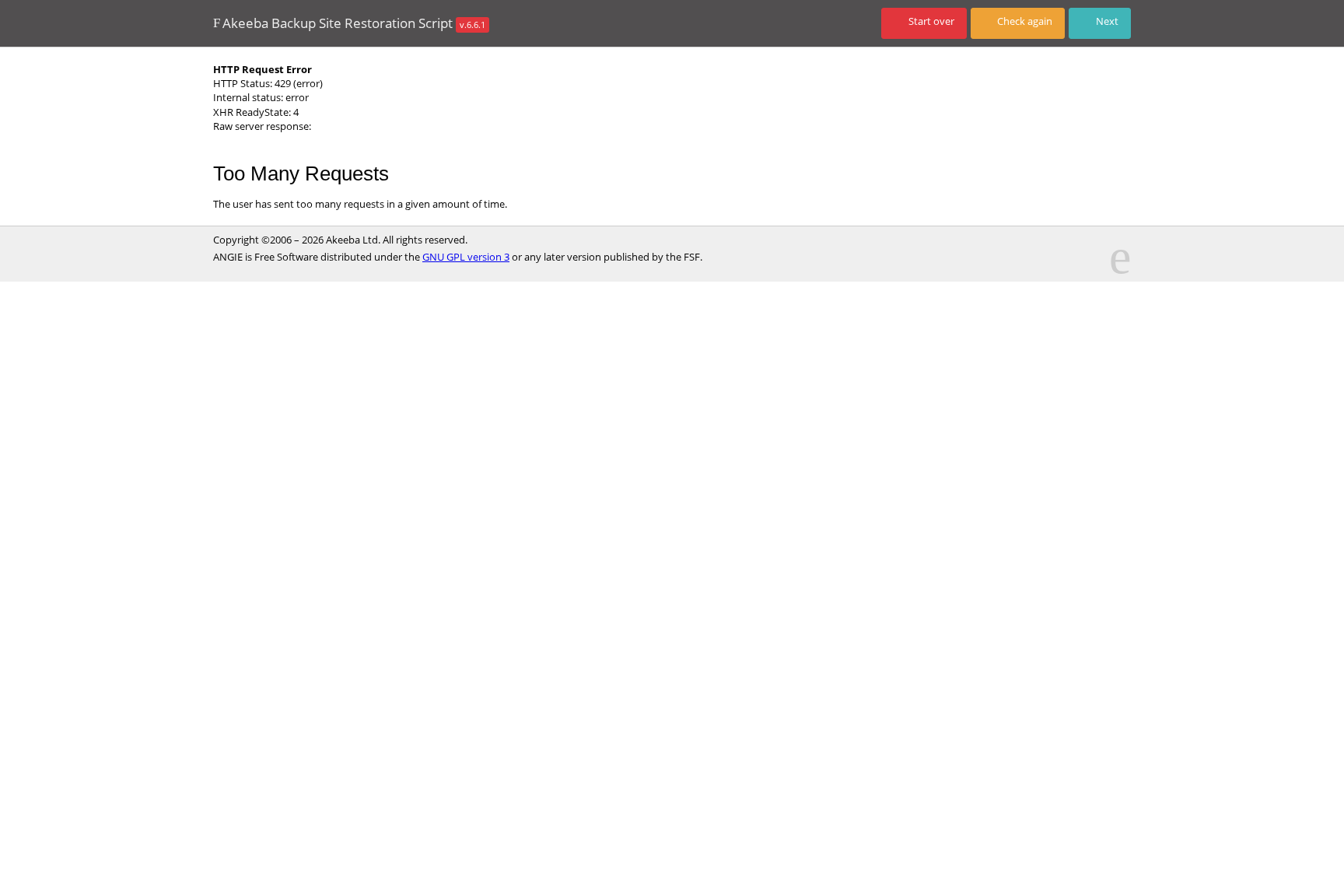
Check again (1023, 21)
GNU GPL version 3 (465, 257)
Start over (930, 21)
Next (1106, 21)
